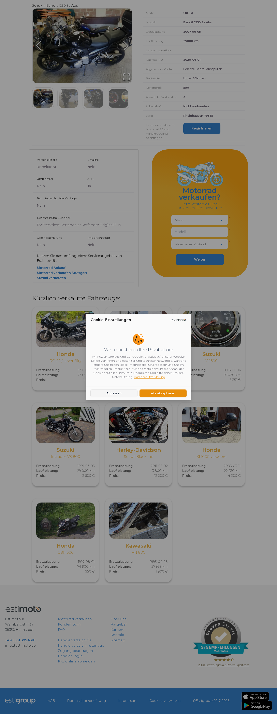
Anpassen (113, 393)
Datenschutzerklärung (149, 377)
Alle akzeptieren (163, 393)
